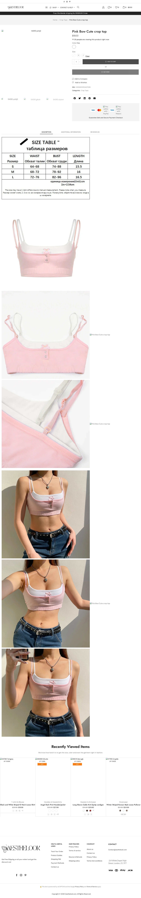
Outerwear (123, 802)
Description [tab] (46, 132)
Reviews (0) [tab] (95, 132)
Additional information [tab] (71, 132)
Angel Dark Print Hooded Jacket (53, 804)
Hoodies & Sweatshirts (53, 802)
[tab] (46, 132)
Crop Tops (63, 20)
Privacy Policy (79, 887)
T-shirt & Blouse (17, 802)
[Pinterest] (69, 1)
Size (73, 52)
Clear (87, 56)
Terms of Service (92, 887)
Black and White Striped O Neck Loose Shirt (17, 804)
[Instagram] (67, 1)
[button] (46, 7)
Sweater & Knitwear (88, 802)
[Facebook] (64, 1)
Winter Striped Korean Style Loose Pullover (123, 804)
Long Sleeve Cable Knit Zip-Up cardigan (88, 804)
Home (55, 20)
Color (74, 43)
